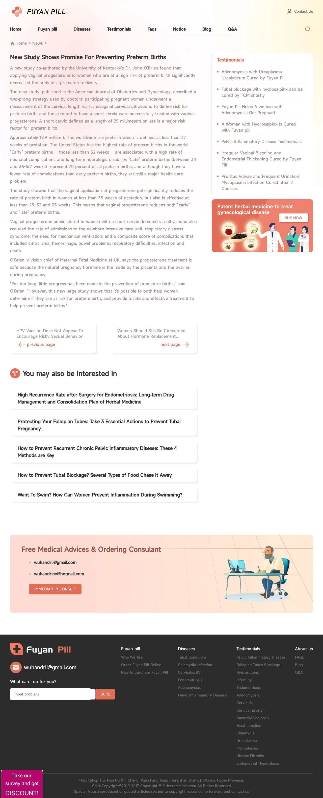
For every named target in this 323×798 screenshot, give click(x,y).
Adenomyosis (189, 687)
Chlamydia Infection (195, 664)
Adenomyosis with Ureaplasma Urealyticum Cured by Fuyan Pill (253, 75)
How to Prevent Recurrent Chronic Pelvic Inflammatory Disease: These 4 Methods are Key (97, 451)
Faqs (152, 29)
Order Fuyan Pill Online (141, 664)
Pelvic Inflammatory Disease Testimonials (262, 141)
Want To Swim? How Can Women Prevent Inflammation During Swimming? (100, 495)
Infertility (244, 680)
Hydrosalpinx (247, 672)
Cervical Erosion (250, 710)
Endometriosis (190, 680)
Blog (206, 29)
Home (15, 29)
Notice (179, 29)
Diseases (82, 29)
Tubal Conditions (192, 657)
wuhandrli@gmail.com (55, 562)
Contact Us (303, 11)
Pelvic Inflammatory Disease (202, 695)
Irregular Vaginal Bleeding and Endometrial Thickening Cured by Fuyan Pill (261, 159)
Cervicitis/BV (189, 672)
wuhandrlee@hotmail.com (59, 573)
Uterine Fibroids (250, 755)
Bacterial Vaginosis (252, 717)
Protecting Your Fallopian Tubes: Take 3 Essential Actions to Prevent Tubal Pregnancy (99, 424)
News (37, 43)
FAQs (299, 657)
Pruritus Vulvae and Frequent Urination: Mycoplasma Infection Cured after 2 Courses (261, 182)
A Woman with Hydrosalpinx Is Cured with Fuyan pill (259, 127)
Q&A (232, 29)
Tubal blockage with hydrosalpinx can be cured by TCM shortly (262, 92)
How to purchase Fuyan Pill (144, 672)
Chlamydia (245, 733)
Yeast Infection (248, 725)
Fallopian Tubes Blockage (258, 664)
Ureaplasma (246, 740)
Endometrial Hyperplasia (257, 763)
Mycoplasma (247, 748)
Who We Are (132, 657)
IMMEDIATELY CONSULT (55, 589)
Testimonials (119, 29)
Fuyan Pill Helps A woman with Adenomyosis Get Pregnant (252, 109)
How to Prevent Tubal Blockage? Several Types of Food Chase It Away (95, 475)
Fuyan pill (47, 29)
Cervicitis (244, 702)
